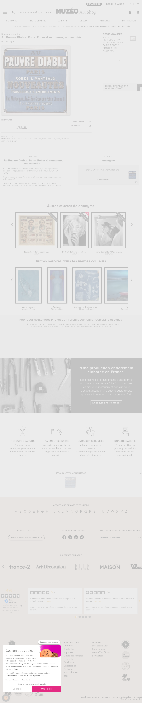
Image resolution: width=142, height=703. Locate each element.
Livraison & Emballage (70, 667)
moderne (43, 177)
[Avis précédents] (26, 601)
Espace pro (94, 4)
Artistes (105, 21)
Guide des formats (73, 656)
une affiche (22, 177)
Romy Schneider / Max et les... (108, 253)
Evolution (57, 308)
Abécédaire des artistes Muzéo (71, 505)
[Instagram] (71, 539)
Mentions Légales (122, 697)
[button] (6, 698)
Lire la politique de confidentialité (18, 680)
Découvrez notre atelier (106, 403)
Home (17, 27)
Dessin (84, 21)
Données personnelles (131, 699)
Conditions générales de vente (95, 697)
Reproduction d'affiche (34, 27)
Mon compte (98, 649)
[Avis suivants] (140, 601)
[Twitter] (82, 539)
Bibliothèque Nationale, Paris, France (45, 186)
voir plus (47, 601)
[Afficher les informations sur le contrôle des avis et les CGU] (21, 606)
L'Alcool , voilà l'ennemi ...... (36, 253)
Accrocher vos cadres (71, 674)
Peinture (11, 21)
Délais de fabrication (69, 660)
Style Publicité (55, 27)
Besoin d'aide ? (115, 4)
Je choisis (17, 689)
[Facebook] (65, 539)
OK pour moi (46, 689)
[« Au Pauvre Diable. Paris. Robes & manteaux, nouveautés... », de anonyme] (70, 482)
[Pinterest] (77, 539)
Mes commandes (100, 646)
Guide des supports (69, 650)
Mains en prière (29, 308)
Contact (138, 697)
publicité (11, 179)
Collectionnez (78, 122)
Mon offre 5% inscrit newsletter (102, 654)
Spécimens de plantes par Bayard (87, 308)
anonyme (70, 27)
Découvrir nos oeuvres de (102, 175)
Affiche (63, 21)
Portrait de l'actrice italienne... (74, 253)
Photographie (37, 21)
